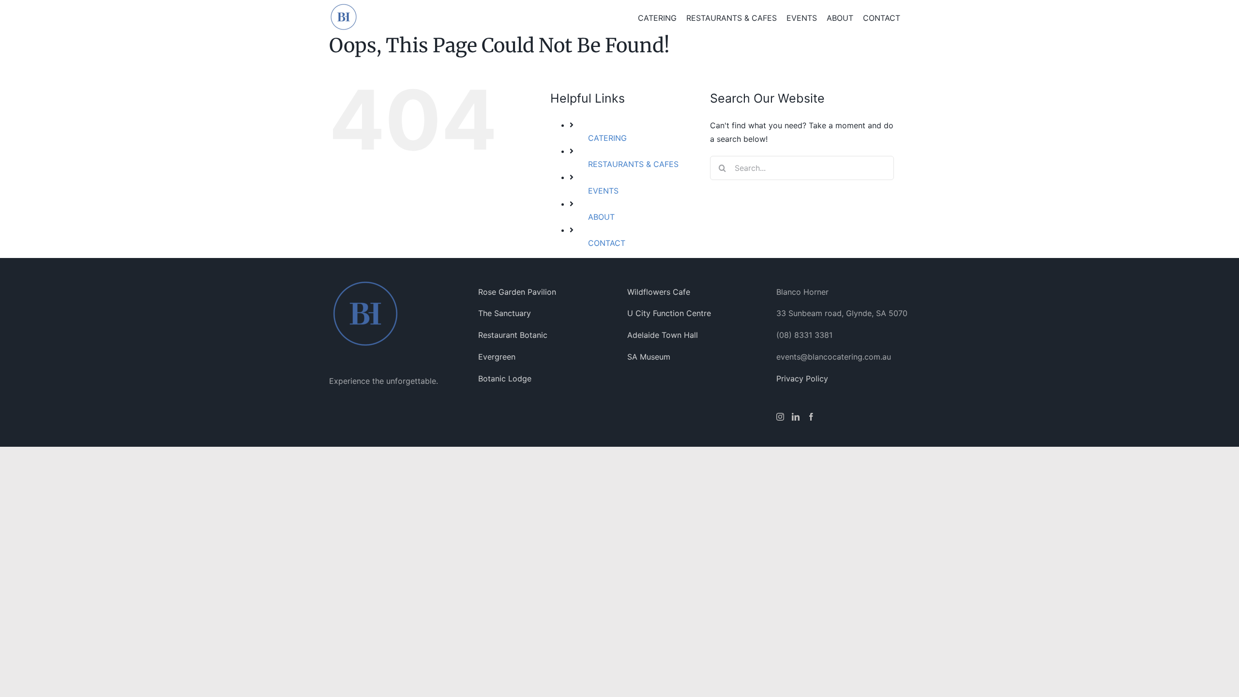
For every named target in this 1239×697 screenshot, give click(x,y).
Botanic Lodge (504, 378)
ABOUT (601, 217)
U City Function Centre (669, 313)
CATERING (607, 138)
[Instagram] (780, 417)
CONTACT (606, 243)
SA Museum (648, 357)
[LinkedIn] (796, 417)
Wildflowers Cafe (658, 292)
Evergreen (496, 357)
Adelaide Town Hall (662, 335)
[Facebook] (811, 417)
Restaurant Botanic (512, 335)
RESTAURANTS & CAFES (633, 164)
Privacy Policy (802, 378)
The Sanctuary (504, 313)
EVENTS (603, 191)
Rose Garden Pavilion (517, 292)
